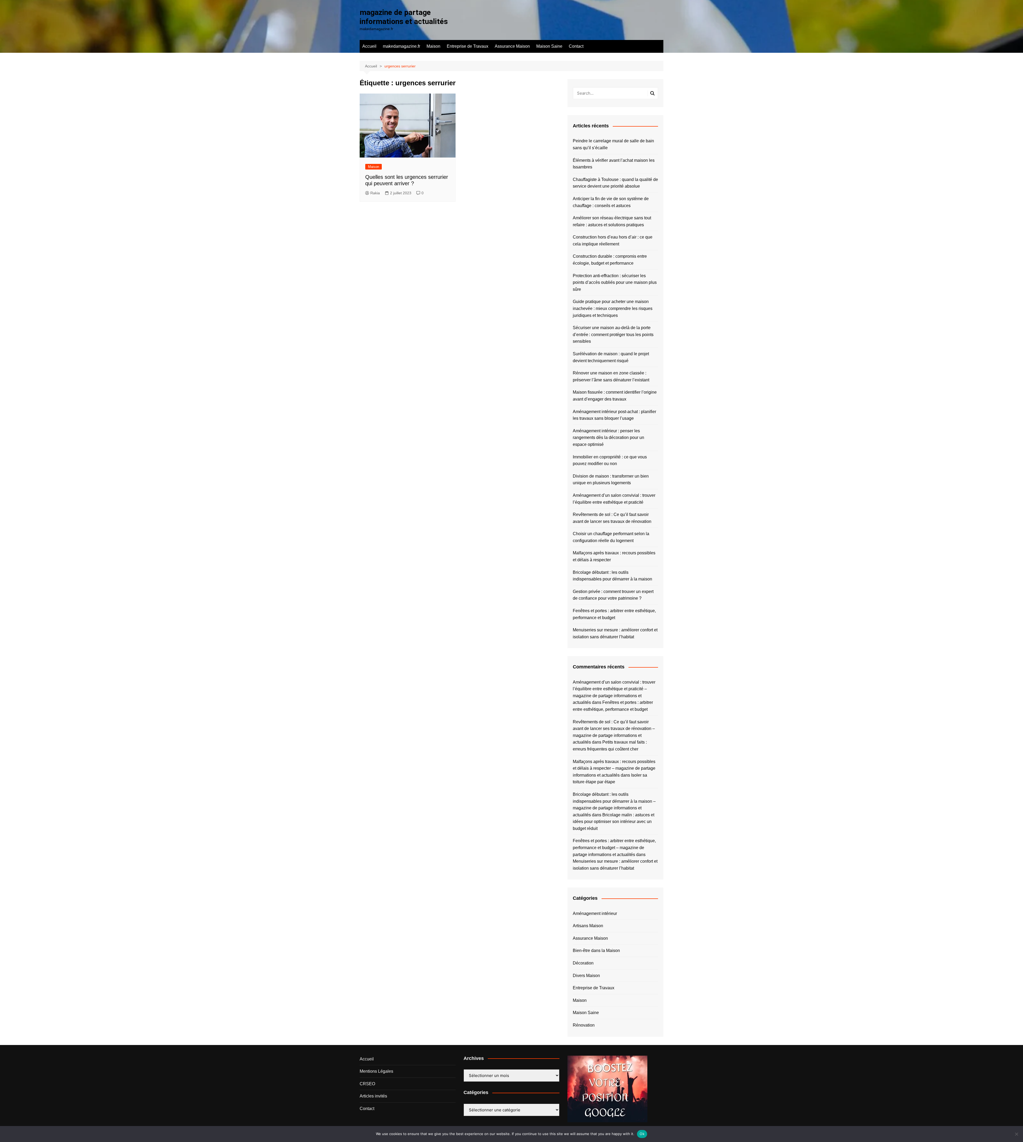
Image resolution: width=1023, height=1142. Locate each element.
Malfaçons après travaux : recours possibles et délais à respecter (614, 556)
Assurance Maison (512, 46)
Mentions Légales (376, 1071)
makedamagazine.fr (401, 46)
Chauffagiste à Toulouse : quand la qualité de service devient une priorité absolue (615, 183)
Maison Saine (549, 46)
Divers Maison (586, 975)
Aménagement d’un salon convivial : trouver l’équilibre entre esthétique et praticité (614, 499)
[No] (1016, 1134)
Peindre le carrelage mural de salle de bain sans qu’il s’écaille (613, 144)
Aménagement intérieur (595, 913)
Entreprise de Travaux (467, 46)
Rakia (375, 193)
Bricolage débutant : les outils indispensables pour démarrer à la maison (612, 576)
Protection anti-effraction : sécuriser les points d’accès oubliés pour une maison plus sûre (615, 282)
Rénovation (584, 1025)
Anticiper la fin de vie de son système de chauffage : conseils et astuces (611, 202)
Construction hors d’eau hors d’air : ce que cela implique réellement (612, 240)
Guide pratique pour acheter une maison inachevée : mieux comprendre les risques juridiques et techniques (612, 308)
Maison (433, 46)
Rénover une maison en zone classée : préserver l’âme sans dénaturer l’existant (611, 376)
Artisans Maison (588, 925)
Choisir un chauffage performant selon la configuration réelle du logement (611, 537)
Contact (576, 46)
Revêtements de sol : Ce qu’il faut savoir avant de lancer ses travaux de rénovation (612, 518)
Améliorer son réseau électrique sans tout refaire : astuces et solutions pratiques (612, 221)
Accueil (369, 46)
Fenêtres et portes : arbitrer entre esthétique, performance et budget (614, 614)
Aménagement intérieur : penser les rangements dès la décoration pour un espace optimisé (608, 438)
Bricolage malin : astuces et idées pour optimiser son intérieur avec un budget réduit (613, 822)
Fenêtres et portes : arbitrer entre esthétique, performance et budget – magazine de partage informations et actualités (614, 847)
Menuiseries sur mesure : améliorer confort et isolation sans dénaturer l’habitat (615, 633)
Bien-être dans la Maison (596, 950)
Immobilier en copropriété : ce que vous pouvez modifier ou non (610, 460)
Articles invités (373, 1096)
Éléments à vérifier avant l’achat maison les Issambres (614, 164)
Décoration (583, 963)
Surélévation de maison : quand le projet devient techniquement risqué (611, 357)
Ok (642, 1134)
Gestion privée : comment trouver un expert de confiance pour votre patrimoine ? (613, 595)
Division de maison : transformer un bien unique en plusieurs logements (611, 479)
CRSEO (367, 1084)
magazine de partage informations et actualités (404, 17)
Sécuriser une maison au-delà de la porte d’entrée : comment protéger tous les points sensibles (613, 334)
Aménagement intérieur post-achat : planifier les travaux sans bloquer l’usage (614, 415)
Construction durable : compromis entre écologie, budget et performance (610, 259)
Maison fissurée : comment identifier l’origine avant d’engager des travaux (615, 395)
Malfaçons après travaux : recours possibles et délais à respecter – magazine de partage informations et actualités (614, 768)
